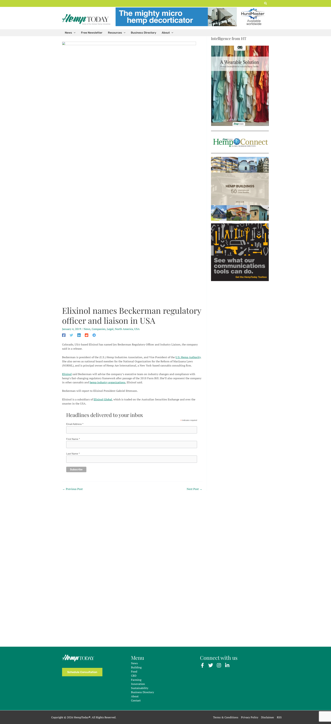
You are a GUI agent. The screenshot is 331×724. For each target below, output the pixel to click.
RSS (279, 717)
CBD (133, 676)
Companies (99, 329)
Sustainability (139, 688)
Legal (110, 329)
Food (134, 671)
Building (136, 667)
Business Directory (142, 692)
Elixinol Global (103, 399)
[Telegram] (94, 335)
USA (137, 329)
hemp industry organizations (107, 382)
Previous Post (72, 489)
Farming (136, 680)
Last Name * (73, 453)
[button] (265, 3)
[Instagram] (219, 665)
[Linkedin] (79, 335)
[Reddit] (86, 335)
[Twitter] (71, 335)
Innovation (138, 684)
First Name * (73, 439)
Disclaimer (267, 717)
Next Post (194, 489)
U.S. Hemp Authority (188, 357)
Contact (136, 700)
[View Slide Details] (191, 16)
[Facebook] (64, 335)
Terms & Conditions (225, 717)
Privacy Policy (249, 717)
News (87, 329)
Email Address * (74, 424)
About (135, 696)
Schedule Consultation (82, 672)
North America (124, 329)
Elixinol (67, 374)
